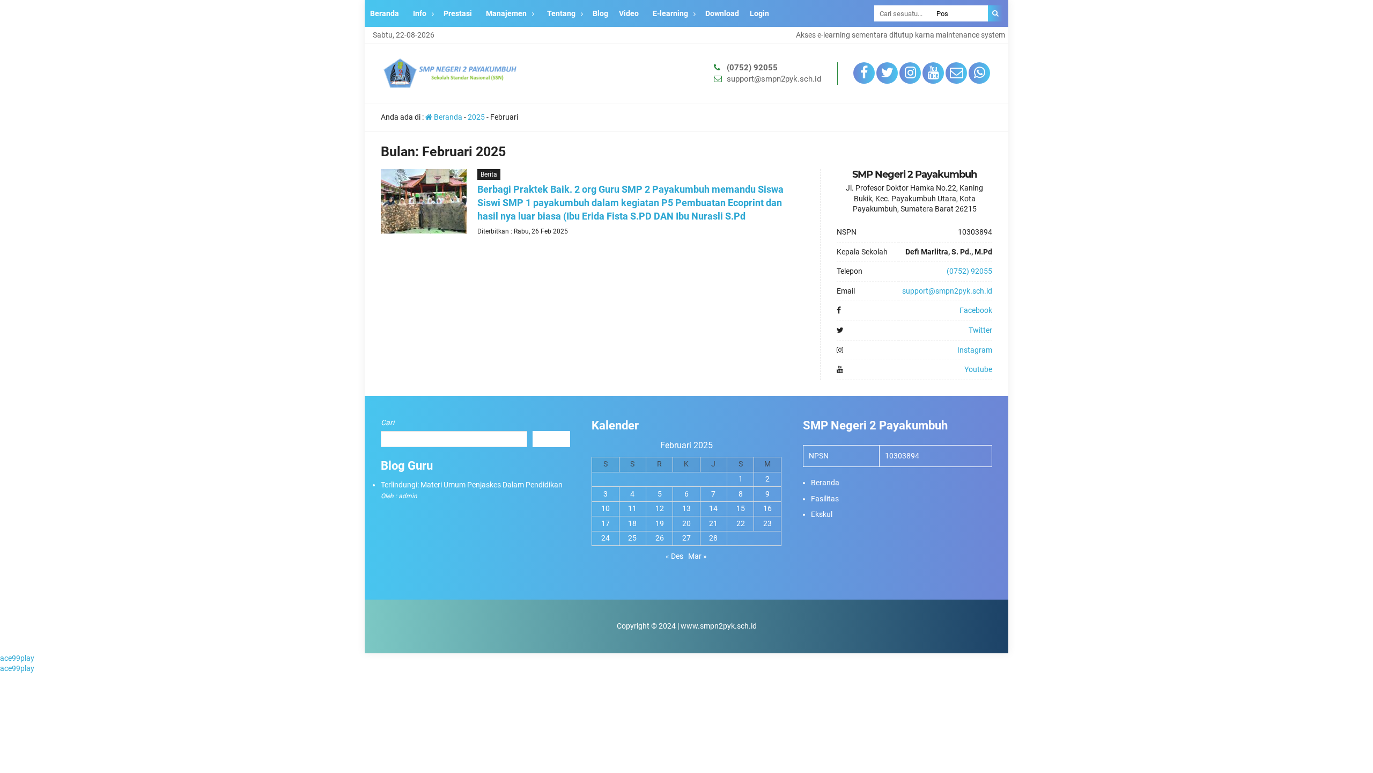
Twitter (980, 330)
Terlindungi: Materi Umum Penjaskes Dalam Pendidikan (472, 484)
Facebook (975, 310)
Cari (387, 422)
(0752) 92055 (752, 67)
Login (759, 13)
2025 (476, 117)
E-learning (670, 13)
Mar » (697, 556)
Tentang (561, 13)
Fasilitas (825, 498)
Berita (489, 174)
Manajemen (506, 13)
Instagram (974, 350)
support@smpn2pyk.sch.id (774, 79)
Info (419, 13)
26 (659, 538)
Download (722, 13)
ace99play (17, 658)
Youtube (978, 369)
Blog (600, 13)
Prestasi (458, 13)
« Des (674, 556)
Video (629, 13)
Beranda (384, 13)
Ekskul (821, 514)
